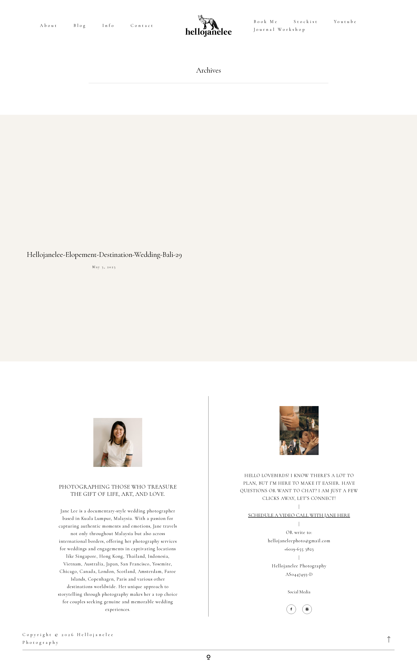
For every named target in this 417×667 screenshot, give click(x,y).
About (49, 25)
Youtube (345, 21)
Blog (80, 25)
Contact (142, 25)
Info (108, 25)
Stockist (306, 21)
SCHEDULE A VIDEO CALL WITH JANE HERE (299, 515)
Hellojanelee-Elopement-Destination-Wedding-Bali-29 (104, 254)
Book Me (266, 21)
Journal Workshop (280, 29)
